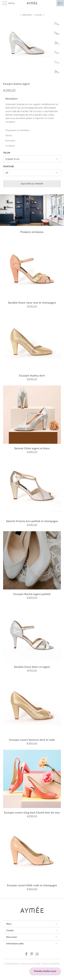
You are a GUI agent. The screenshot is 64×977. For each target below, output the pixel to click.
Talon (6, 152)
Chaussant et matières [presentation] (17, 130)
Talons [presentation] (8, 135)
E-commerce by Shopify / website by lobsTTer (39, 963)
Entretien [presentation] (10, 140)
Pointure (8, 166)
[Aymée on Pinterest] (32, 954)
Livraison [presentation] (10, 145)
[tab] (32, 98)
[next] (48, 46)
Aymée (14, 963)
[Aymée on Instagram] (37, 954)
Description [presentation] (11, 98)
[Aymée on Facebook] (26, 954)
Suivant (39, 15)
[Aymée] (32, 3)
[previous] (6, 46)
